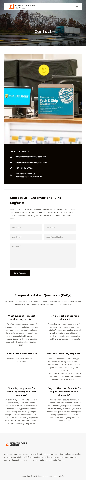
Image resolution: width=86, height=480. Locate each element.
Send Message (20, 273)
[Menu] (77, 7)
